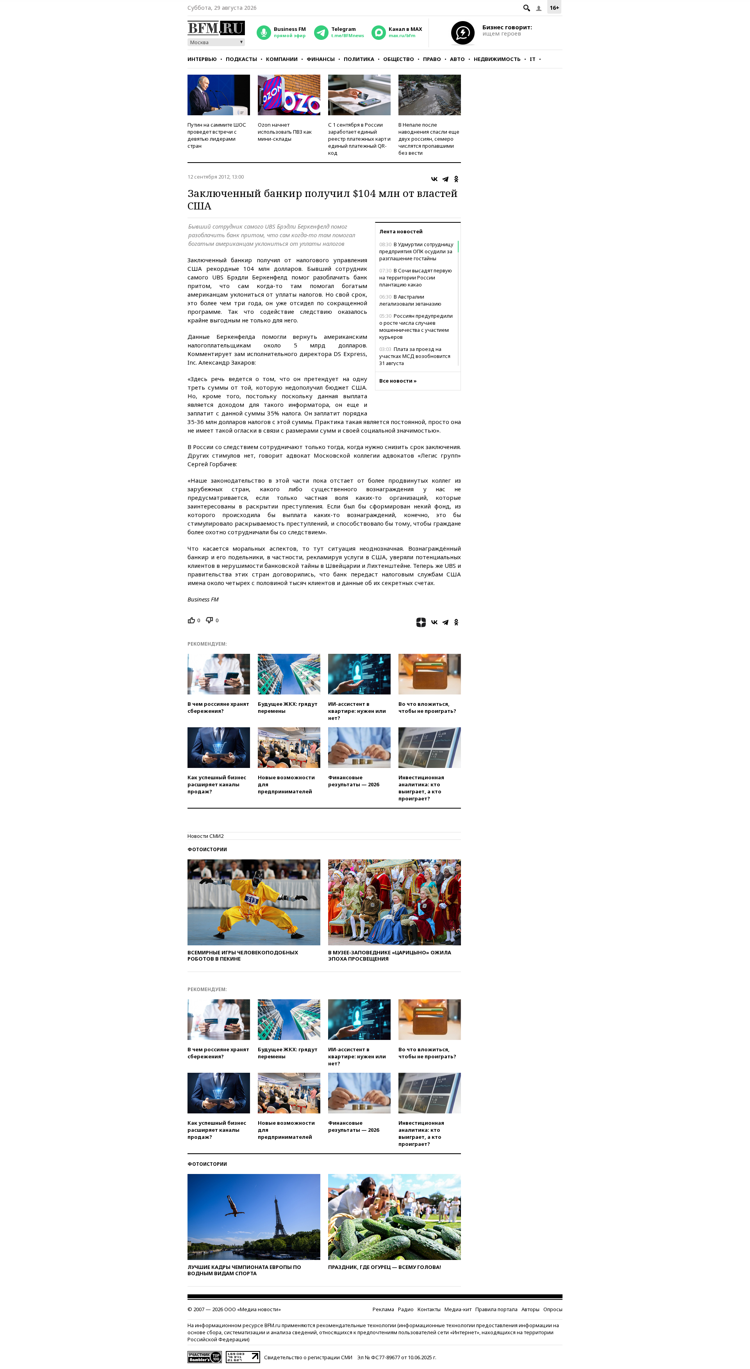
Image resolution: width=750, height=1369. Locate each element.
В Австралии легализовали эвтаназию (410, 300)
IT (533, 59)
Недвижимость (497, 59)
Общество (398, 59)
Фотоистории (207, 849)
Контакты (429, 1309)
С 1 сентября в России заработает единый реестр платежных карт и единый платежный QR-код (359, 138)
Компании (282, 59)
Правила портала (496, 1309)
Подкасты (241, 59)
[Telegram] (445, 179)
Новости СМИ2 (205, 835)
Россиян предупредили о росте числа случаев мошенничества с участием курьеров (416, 326)
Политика (359, 59)
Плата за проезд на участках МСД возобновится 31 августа (414, 356)
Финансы (321, 59)
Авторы (530, 1309)
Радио (406, 1309)
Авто (457, 59)
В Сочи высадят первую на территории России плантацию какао (415, 277)
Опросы (552, 1309)
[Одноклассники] (456, 179)
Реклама (383, 1309)
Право (432, 59)
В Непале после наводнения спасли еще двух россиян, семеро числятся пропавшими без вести (428, 138)
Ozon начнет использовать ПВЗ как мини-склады (285, 131)
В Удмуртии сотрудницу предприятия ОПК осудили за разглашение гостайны (416, 251)
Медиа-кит (458, 1309)
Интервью (202, 59)
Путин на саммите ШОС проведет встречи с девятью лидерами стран (217, 135)
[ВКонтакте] (434, 179)
